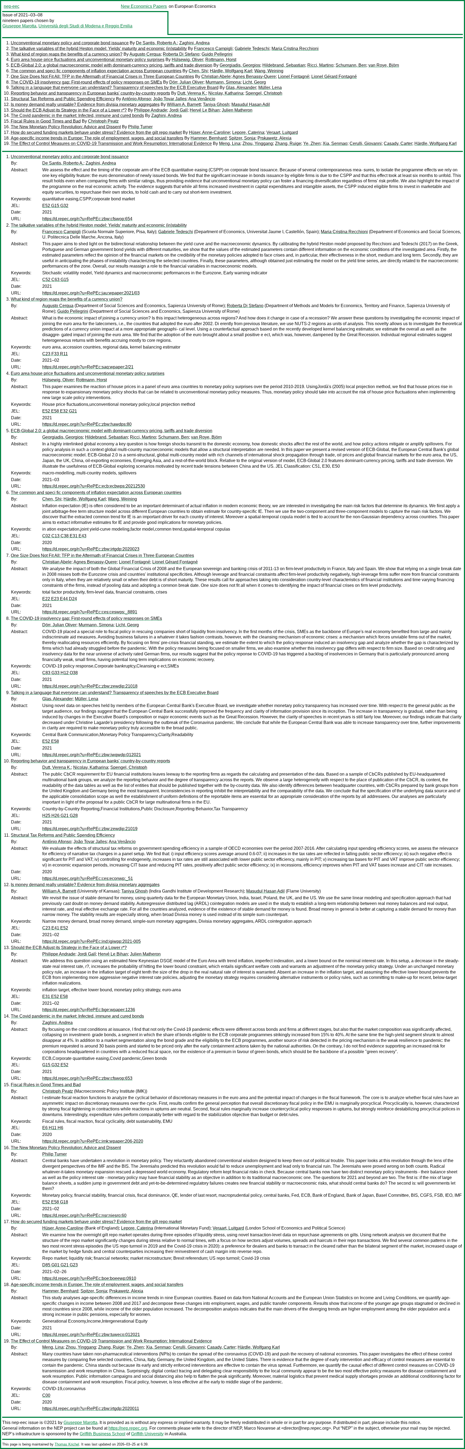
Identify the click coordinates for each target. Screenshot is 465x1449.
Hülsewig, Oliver (187, 59)
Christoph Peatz (103, 121)
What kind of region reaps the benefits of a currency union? (66, 54)
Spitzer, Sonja (242, 138)
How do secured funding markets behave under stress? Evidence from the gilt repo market (96, 132)
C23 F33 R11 (55, 353)
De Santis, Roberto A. (156, 43)
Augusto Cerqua (145, 54)
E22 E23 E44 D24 (59, 598)
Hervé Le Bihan (205, 110)
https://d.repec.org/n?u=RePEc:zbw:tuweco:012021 (91, 1334)
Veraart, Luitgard (282, 132)
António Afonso (136, 99)
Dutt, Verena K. (191, 93)
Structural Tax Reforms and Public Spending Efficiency (63, 99)
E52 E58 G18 (55, 1202)
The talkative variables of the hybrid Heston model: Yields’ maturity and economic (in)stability (99, 48)
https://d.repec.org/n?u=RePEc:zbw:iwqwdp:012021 (91, 754)
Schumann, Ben (351, 65)
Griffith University (147, 1434)
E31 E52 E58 (55, 996)
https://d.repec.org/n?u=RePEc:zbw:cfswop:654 (87, 218)
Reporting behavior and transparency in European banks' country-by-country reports (90, 93)
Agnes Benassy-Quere (254, 76)
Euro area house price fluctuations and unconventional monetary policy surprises (87, 59)
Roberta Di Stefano (181, 54)
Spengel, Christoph (263, 93)
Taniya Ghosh (216, 104)
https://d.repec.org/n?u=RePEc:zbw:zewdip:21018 (90, 686)
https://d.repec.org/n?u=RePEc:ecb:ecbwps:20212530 (93, 486)
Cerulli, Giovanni (366, 143)
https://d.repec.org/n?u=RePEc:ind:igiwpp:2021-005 (91, 941)
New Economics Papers (144, 6)
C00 (46, 1395)
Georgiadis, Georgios (240, 65)
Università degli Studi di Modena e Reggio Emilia (85, 26)
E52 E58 (50, 741)
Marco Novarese (260, 1428)
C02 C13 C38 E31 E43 (64, 536)
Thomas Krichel (67, 1444)
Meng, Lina (229, 143)
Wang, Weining (268, 71)
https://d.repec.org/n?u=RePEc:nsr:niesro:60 (84, 1215)
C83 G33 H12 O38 (60, 672)
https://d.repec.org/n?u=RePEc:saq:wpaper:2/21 (87, 367)
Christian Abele (216, 76)
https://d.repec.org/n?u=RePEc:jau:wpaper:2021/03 (91, 293)
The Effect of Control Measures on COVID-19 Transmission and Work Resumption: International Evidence (111, 143)
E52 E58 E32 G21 (59, 411)
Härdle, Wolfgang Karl (231, 71)
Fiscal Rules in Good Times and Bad (46, 121)
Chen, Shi (198, 71)
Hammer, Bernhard (209, 138)
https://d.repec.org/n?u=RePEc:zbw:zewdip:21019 (90, 828)
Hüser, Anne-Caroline (209, 132)
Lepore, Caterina (248, 132)
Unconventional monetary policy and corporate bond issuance (70, 43)
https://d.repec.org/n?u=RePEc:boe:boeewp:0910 (89, 1278)
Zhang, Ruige (288, 143)
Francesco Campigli (213, 48)
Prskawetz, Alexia (274, 138)
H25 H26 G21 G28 (60, 815)
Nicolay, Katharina (225, 93)
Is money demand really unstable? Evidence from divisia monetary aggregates (85, 104)
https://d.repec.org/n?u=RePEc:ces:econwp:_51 (87, 878)
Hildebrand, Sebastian (283, 65)
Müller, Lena (270, 87)
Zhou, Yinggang (257, 143)
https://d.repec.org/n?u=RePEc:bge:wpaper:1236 (88, 1009)
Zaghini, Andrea (194, 43)
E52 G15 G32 (55, 205)
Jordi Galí (178, 110)
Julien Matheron (237, 110)
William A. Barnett (184, 104)
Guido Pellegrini (217, 54)
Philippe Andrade (150, 110)
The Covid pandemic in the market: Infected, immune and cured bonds (77, 115)
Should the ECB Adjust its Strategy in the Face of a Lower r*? (69, 110)
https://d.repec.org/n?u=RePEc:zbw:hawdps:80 (87, 424)
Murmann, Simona (223, 82)
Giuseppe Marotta (19, 26)
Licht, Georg (254, 82)
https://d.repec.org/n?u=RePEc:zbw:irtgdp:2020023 (90, 549)
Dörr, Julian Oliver (186, 82)
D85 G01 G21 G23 (60, 1265)
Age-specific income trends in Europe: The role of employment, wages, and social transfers (97, 138)
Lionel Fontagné (293, 76)
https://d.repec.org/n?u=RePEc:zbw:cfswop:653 (87, 1078)
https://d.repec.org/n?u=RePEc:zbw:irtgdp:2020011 (90, 1408)
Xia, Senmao (335, 143)
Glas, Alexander (241, 87)
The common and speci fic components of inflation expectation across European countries (96, 71)
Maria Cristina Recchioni (295, 48)
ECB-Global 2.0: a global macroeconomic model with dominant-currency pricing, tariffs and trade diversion (111, 65)
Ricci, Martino (320, 65)
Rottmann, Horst (220, 59)
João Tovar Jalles (169, 99)
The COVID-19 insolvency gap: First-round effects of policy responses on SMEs (86, 82)
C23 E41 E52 (55, 928)
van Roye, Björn (383, 65)
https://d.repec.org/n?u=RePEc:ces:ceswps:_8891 (89, 612)
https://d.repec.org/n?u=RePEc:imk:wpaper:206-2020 (92, 1141)
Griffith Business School (102, 1434)
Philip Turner (140, 127)
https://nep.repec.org (127, 1428)
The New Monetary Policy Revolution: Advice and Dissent (66, 127)
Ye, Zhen (311, 143)
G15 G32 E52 (55, 1065)
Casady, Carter (398, 143)
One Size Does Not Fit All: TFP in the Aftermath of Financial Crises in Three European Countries (102, 76)
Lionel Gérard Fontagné (334, 76)
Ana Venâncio (201, 99)
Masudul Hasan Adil (250, 104)
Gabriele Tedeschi (252, 48)
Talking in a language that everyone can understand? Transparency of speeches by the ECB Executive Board (115, 87)
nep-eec (11, 6)
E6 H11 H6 (52, 1127)
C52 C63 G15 (55, 279)
